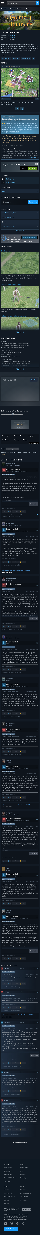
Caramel (8, 910)
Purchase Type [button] (18, 436)
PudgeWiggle (10, 463)
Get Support (24, 1196)
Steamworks (8, 1174)
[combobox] (21, 3)
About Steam (8, 1167)
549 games (9, 638)
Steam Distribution (10, 1178)
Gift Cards (7, 1181)
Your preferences (18, 414)
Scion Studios (12, 35)
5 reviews (8, 762)
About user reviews (6, 414)
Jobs (21, 1171)
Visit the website (7, 217)
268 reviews (17, 525)
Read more (34, 157)
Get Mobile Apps (11, 1229)
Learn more (15, 132)
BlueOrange (10, 523)
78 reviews (17, 638)
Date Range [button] (5, 440)
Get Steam (23, 1190)
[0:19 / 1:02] (20, 79)
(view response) (7, 572)
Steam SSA (7, 1171)
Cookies (6, 1200)
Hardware (23, 1174)
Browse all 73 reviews (20, 1142)
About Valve (24, 1167)
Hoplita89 (9, 678)
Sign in (3, 102)
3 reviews (8, 870)
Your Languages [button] (11, 449)
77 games (8, 815)
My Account (24, 1200)
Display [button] (25, 440)
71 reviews (16, 815)
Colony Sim (26, 58)
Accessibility (8, 1193)
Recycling (23, 1178)
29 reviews (17, 465)
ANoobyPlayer (10, 723)
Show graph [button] (32, 443)
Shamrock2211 (11, 578)
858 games (9, 465)
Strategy (16, 58)
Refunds (6, 1203)
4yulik (8, 868)
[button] (4, 8)
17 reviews (9, 725)
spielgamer (9, 813)
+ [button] (33, 58)
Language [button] (31, 436)
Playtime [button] (16, 440)
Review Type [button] (6, 436)
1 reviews (8, 680)
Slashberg (9, 760)
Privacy (6, 1190)
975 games (9, 525)
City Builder (6, 58)
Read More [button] (33, 504)
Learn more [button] (33, 202)
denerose (9, 636)
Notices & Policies (9, 1196)
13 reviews (9, 580)
